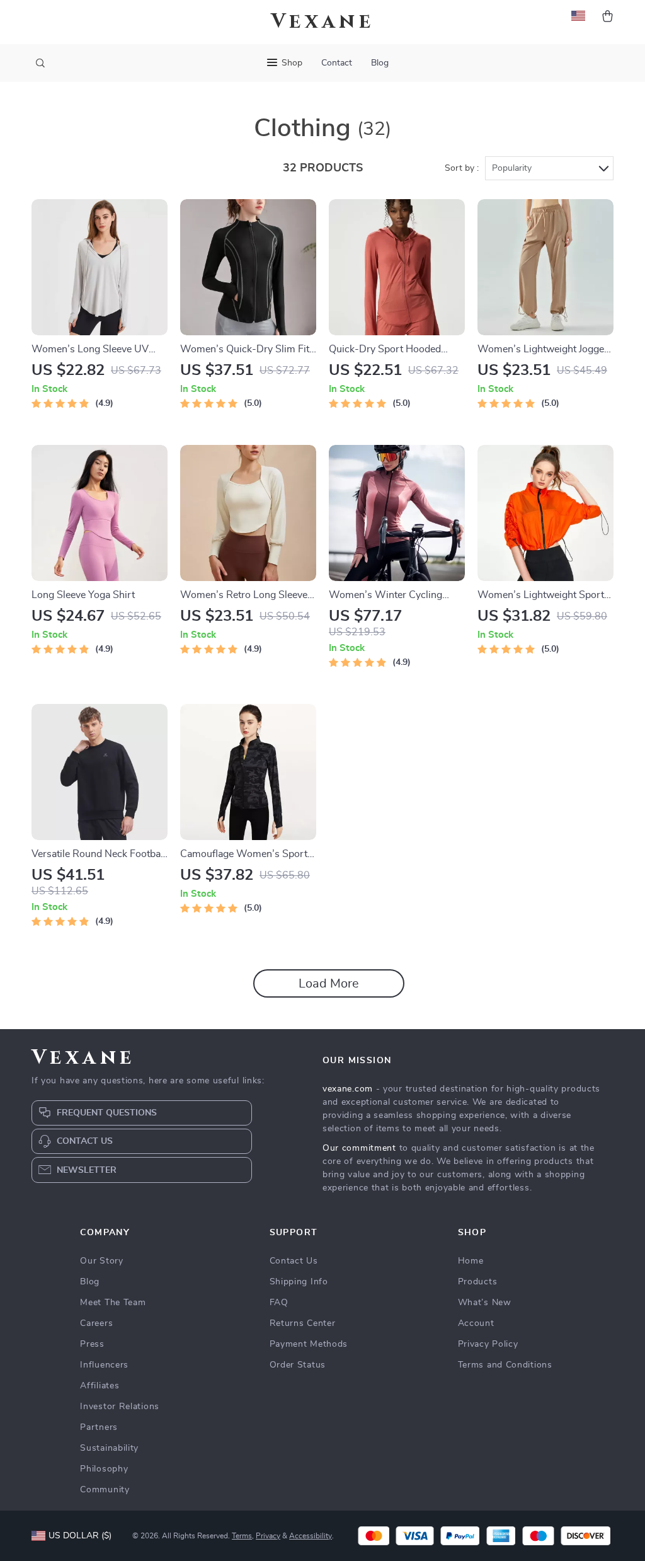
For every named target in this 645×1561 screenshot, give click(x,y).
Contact (336, 63)
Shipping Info (299, 1281)
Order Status (298, 1365)
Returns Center (303, 1323)
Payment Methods (309, 1344)
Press (92, 1344)
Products (478, 1281)
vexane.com (347, 1089)
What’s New (484, 1302)
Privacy (268, 1536)
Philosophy (104, 1469)
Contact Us (294, 1261)
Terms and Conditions (505, 1365)
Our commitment (359, 1148)
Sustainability (109, 1448)
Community (104, 1489)
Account (476, 1323)
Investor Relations (119, 1406)
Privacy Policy (488, 1344)
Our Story (101, 1261)
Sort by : (462, 168)
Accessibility (310, 1536)
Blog (380, 63)
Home (471, 1261)
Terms (242, 1536)
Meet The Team (113, 1302)
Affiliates (99, 1385)
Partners (99, 1427)
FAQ (279, 1302)
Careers (96, 1323)
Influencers (104, 1365)
